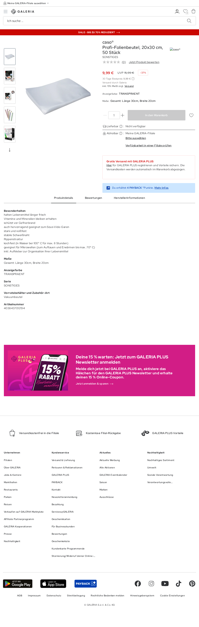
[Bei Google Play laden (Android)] (17, 583)
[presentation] (10, 150)
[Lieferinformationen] (121, 126)
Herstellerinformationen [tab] (129, 198)
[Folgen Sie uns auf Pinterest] (192, 583)
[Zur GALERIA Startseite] (22, 12)
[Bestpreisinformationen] (133, 79)
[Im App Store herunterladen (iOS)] (53, 583)
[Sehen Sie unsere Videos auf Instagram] (151, 583)
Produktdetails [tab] (63, 198)
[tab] (58, 96)
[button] (26, 3)
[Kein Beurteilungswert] (112, 62)
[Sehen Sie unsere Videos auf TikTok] (178, 583)
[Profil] (177, 11)
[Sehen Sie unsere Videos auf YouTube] (165, 583)
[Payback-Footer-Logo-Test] (85, 583)
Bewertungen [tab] (93, 198)
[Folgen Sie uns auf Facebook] (138, 583)
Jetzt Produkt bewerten (144, 62)
